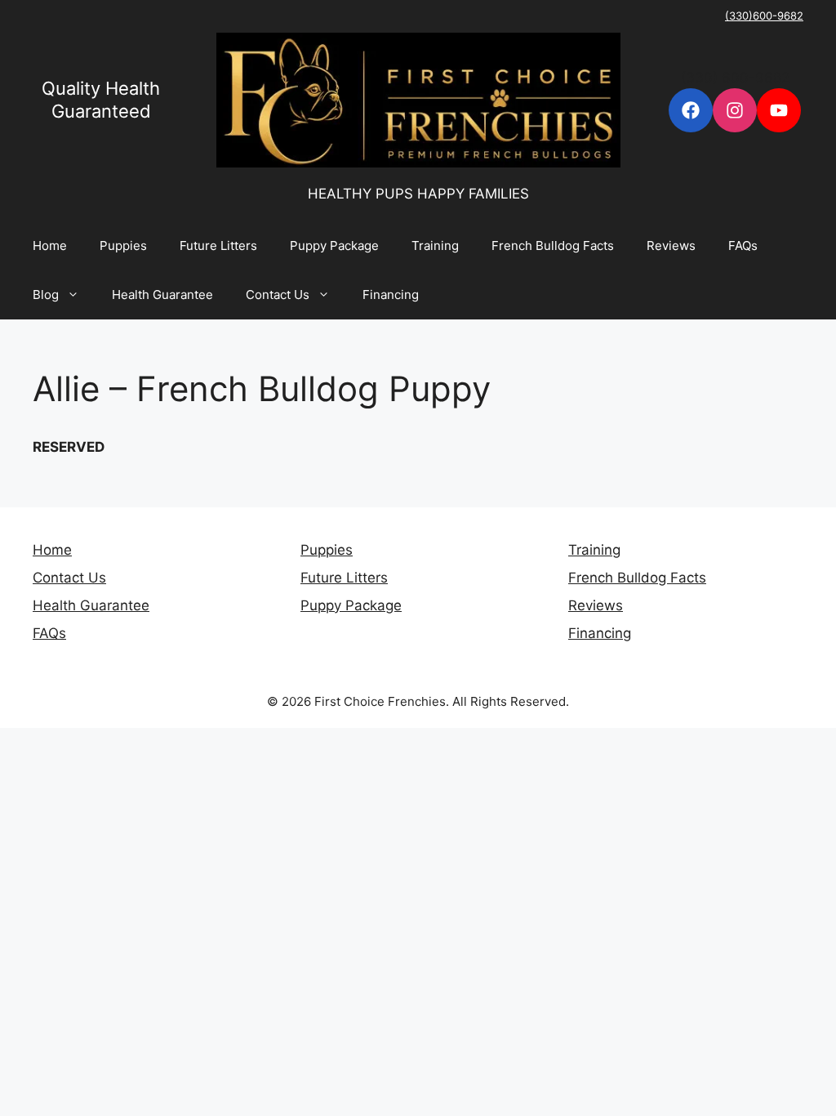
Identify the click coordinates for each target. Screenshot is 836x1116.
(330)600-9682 (764, 15)
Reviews (671, 245)
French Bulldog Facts (552, 245)
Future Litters (218, 245)
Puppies (123, 245)
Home (50, 245)
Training (435, 245)
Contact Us (277, 294)
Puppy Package (334, 245)
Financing (390, 294)
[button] (77, 294)
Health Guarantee (162, 294)
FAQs (743, 245)
